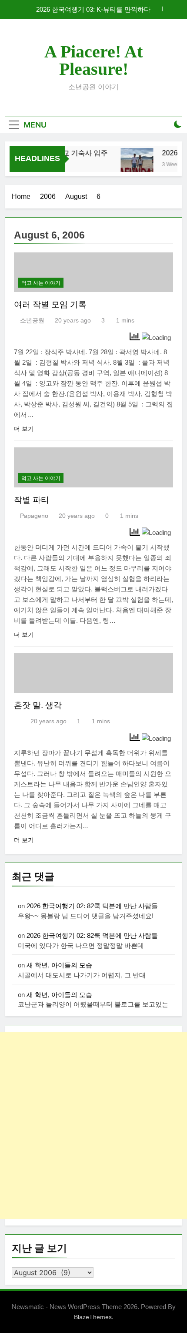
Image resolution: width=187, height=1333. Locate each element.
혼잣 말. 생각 (38, 705)
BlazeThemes (93, 1316)
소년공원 (32, 320)
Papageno (34, 515)
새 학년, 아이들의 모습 (59, 965)
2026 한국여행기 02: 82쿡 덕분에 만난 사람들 (92, 906)
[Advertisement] (93, 1125)
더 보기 (24, 428)
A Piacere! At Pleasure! (93, 60)
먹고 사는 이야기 (40, 283)
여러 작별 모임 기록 (50, 304)
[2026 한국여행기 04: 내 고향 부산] (134, 164)
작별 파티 (31, 499)
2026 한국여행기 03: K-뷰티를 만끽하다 (93, 9)
